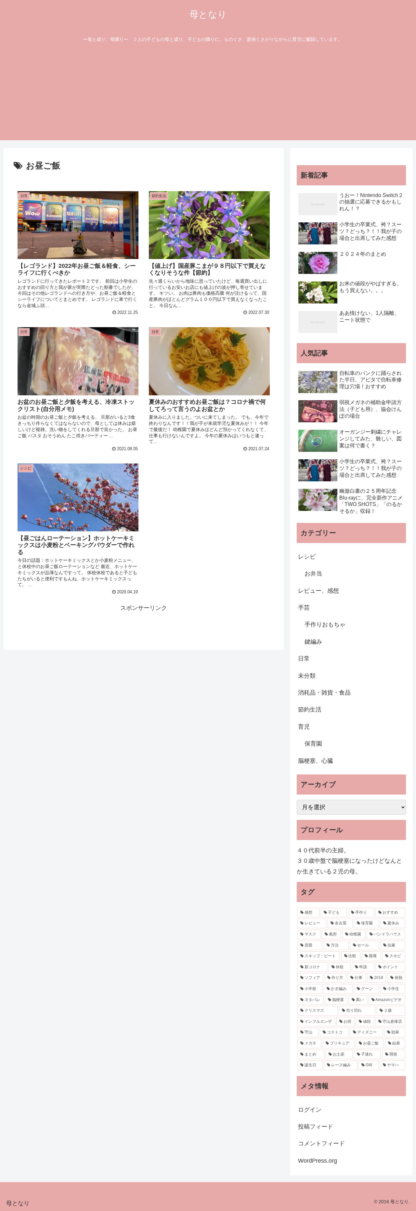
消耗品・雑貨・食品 (324, 692)
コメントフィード (321, 1143)
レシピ (307, 556)
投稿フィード (315, 1126)
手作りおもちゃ (325, 624)
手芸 (304, 607)
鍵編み (313, 641)
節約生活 (309, 709)
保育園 (313, 743)
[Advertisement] (208, 94)
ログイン (309, 1109)
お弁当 (313, 573)
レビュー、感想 (318, 590)
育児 (304, 726)
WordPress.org (317, 1160)
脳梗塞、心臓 (315, 761)
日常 (304, 658)
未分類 (307, 676)
